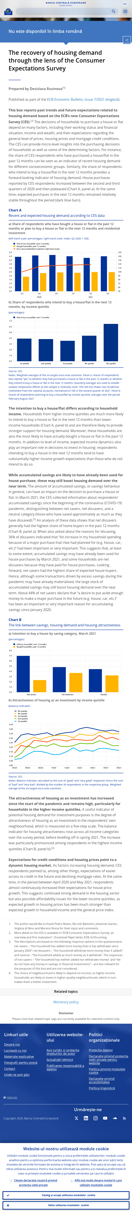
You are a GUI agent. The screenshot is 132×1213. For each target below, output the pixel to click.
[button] (125, 4)
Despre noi (12, 1044)
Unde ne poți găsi (17, 1075)
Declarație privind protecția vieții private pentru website (108, 1060)
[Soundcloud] (115, 1118)
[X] (76, 1118)
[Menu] (125, 11)
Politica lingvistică (102, 1088)
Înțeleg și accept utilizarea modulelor (68, 1195)
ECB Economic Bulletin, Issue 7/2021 (75, 100)
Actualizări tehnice (60, 1060)
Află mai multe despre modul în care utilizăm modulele (98, 1183)
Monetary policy (66, 1002)
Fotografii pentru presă (20, 1062)
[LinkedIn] (86, 1118)
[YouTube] (105, 1118)
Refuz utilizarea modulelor (68, 1205)
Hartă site (12, 1097)
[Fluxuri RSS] (124, 1118)
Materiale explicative (19, 1056)
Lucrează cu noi (15, 1050)
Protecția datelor (101, 1050)
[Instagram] (95, 1118)
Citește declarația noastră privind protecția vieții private (35, 1183)
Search (113, 11)
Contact (9, 1068)
